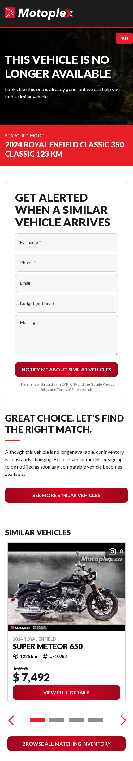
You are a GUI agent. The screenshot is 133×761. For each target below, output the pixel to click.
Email (26, 283)
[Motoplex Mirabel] (39, 13)
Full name (30, 242)
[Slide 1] (37, 720)
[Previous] (11, 720)
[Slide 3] (76, 720)
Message (29, 322)
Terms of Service (70, 389)
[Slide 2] (56, 720)
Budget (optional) (37, 303)
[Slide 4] (95, 720)
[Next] (122, 720)
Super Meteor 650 (48, 646)
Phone (28, 262)
